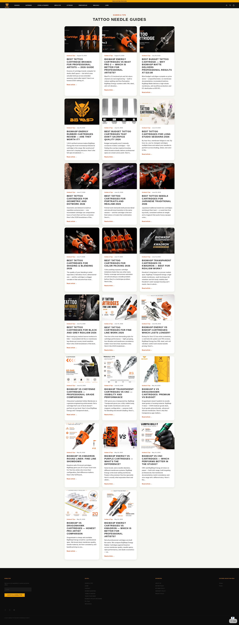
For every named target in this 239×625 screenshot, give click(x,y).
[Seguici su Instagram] (9, 610)
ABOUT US (158, 583)
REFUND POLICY (159, 586)
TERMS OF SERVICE (90, 593)
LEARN (107, 5)
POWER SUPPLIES (83, 5)
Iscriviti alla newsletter (14, 595)
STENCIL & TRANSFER (43, 5)
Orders (221, 583)
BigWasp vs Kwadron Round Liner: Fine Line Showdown (81, 459)
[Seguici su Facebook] (5, 610)
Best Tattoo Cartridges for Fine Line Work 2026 (118, 330)
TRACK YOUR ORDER (90, 596)
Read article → (72, 84)
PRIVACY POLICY (159, 593)
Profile (221, 586)
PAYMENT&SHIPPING (90, 591)
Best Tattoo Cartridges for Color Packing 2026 (117, 263)
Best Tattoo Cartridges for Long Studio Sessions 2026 (156, 134)
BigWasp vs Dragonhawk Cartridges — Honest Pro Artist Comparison (81, 528)
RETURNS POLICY (160, 588)
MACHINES (17, 5)
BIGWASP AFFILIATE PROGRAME (93, 598)
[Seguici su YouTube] (14, 610)
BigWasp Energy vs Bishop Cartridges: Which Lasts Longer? (156, 330)
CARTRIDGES (28, 5)
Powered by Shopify (25, 617)
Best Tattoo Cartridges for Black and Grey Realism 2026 (82, 330)
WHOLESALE (96, 5)
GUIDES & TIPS (89, 583)
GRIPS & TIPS (57, 5)
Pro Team (87, 601)
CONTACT (87, 588)
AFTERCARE (70, 5)
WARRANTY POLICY (160, 591)
